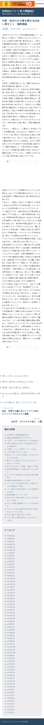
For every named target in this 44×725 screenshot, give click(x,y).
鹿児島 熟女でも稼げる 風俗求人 (16, 387)
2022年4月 (11, 670)
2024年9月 (11, 587)
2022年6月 (11, 664)
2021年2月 (11, 709)
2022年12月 (11, 647)
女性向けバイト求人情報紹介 (18, 10)
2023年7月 (11, 627)
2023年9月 (11, 621)
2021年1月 (10, 712)
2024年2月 (11, 607)
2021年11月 (11, 684)
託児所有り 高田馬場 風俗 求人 (18, 435)
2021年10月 (11, 687)
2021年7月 (10, 695)
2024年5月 (11, 598)
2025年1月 (10, 576)
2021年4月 (11, 704)
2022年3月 (11, 672)
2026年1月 (10, 541)
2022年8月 (11, 658)
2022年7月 (11, 661)
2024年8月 (11, 590)
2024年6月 (11, 596)
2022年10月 (11, 652)
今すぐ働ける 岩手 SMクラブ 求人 (19, 515)
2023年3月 (11, 638)
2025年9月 (11, 553)
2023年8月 (11, 624)
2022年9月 (11, 655)
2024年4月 (11, 601)
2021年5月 (10, 701)
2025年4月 (11, 567)
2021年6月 (10, 698)
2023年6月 (11, 630)
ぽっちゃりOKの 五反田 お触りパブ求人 (22, 466)
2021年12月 (11, 681)
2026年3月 (11, 536)
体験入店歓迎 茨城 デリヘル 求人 (19, 480)
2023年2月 (11, 641)
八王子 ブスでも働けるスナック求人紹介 (22, 440)
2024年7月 (11, 593)
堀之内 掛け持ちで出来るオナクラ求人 (17, 381)
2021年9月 (10, 690)
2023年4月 (11, 635)
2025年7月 (11, 558)
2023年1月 (10, 644)
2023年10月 (11, 618)
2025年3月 (11, 570)
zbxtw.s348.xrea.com (30, 29)
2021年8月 (10, 692)
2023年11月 (11, 615)
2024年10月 (11, 584)
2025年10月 (11, 550)
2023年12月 (11, 613)
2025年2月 (11, 573)
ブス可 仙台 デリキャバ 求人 (17, 452)
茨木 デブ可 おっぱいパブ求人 (15, 376)
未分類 (5, 29)
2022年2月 (11, 675)
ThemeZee (24, 721)
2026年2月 (11, 539)
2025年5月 (11, 564)
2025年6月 (11, 561)
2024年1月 (11, 610)
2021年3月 (10, 707)
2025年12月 (11, 544)
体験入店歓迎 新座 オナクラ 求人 (19, 438)
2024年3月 (11, 604)
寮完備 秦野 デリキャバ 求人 (17, 495)
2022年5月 (11, 667)
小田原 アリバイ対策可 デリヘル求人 (21, 449)
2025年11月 (11, 547)
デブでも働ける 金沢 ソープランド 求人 (19, 402)
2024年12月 (11, 578)
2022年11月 (11, 650)
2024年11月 (11, 581)
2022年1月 (11, 678)
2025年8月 (11, 556)
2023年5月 (11, 633)
